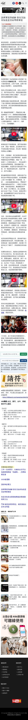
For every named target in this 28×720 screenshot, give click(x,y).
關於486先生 (5, 688)
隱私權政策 (5, 667)
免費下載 (23, 360)
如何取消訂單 (6, 674)
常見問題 (4, 672)
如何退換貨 (5, 677)
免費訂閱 (23, 354)
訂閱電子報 (20, 674)
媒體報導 (4, 693)
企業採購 (19, 672)
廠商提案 (19, 669)
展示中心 (19, 667)
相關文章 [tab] (3, 511)
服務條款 (4, 669)
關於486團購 (5, 690)
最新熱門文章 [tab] (12, 511)
